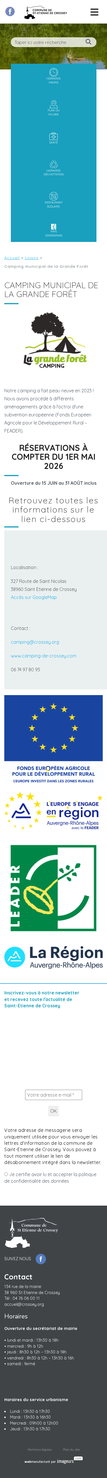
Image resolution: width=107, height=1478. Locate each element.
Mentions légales (39, 1450)
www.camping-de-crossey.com (43, 656)
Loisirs (32, 257)
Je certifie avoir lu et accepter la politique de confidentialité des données (50, 1177)
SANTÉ (53, 142)
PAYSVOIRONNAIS (53, 233)
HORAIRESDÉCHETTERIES (54, 172)
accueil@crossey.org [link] (24, 1304)
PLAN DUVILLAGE (54, 112)
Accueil (12, 257)
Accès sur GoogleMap (34, 597)
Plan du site (71, 1450)
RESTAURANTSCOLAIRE (53, 204)
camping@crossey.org (35, 642)
